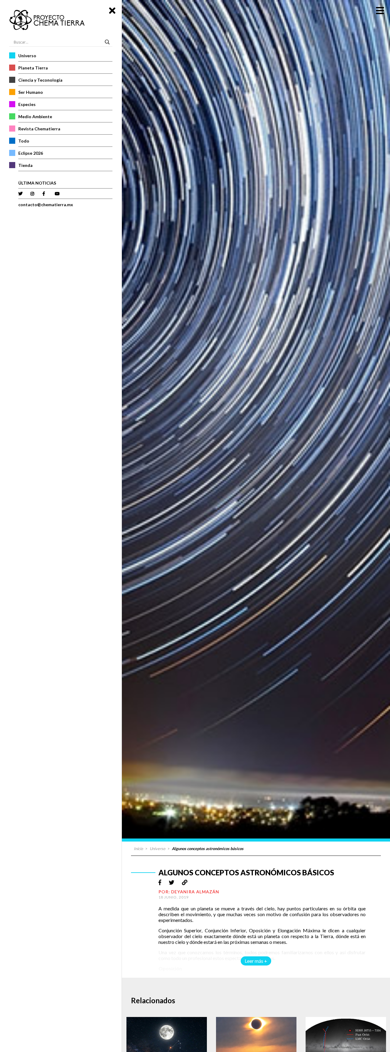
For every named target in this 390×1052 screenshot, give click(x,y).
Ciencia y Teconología (40, 80)
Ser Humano (30, 92)
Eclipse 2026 (30, 153)
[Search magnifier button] (108, 42)
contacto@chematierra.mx (45, 204)
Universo (27, 55)
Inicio (138, 848)
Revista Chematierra (39, 128)
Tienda (25, 165)
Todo (23, 140)
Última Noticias (37, 182)
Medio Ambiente (35, 116)
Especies (27, 104)
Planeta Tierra (33, 67)
